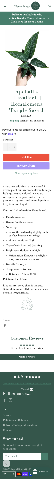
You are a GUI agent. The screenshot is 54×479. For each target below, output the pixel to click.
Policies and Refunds (15, 420)
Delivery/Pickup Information (20, 425)
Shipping (14, 120)
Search (7, 415)
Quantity (8, 140)
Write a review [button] (27, 356)
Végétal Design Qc (19, 469)
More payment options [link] (26, 173)
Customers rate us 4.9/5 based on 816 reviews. (27, 383)
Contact (7, 430)
